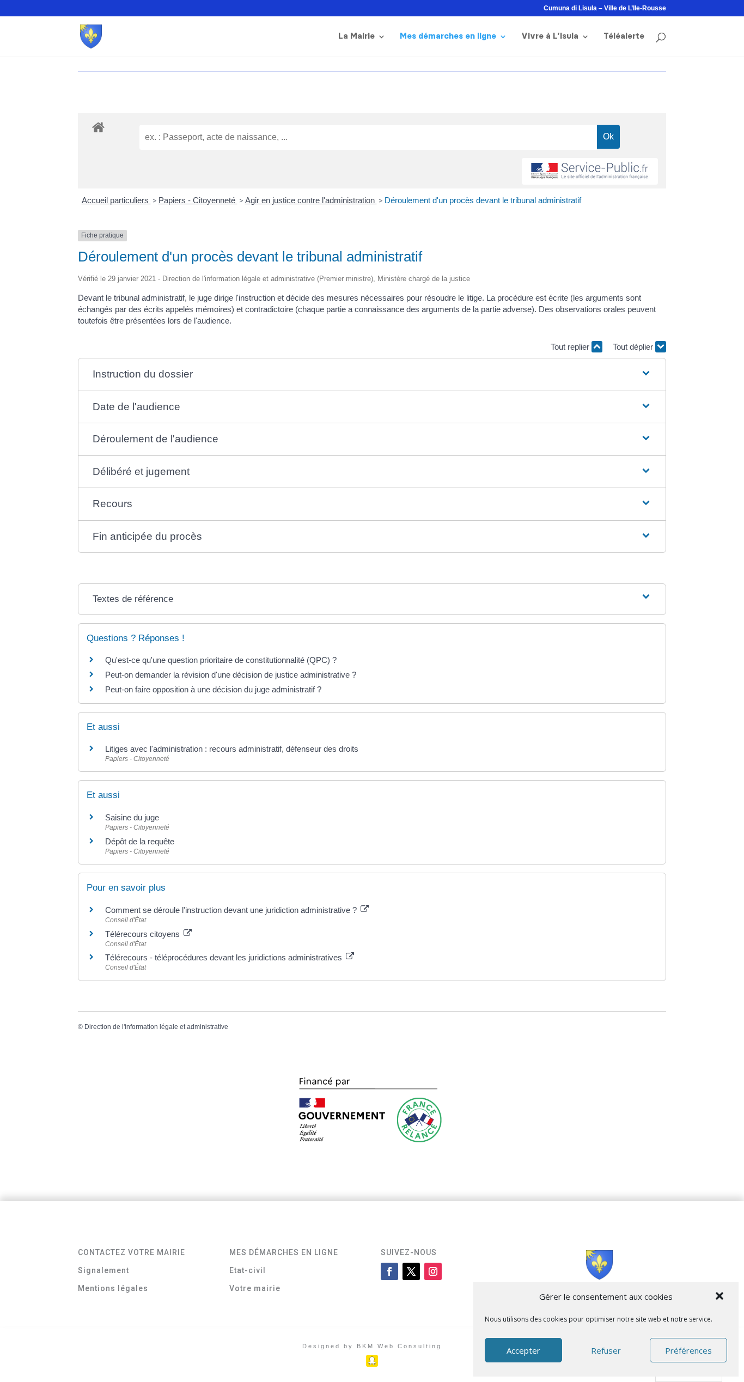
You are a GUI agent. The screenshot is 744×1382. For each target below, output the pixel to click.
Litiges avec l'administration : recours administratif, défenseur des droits (231, 748)
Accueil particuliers (116, 200)
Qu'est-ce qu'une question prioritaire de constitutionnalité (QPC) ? (221, 660)
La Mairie (356, 36)
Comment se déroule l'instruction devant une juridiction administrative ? (232, 910)
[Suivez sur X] (411, 1271)
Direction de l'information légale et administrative (156, 1027)
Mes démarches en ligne (448, 36)
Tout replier (571, 346)
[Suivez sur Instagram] (433, 1271)
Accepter (523, 1350)
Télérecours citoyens (143, 934)
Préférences (688, 1350)
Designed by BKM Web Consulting (372, 1346)
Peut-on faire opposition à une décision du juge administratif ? (213, 689)
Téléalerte (623, 36)
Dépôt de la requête (139, 841)
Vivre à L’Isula (549, 36)
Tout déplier (634, 346)
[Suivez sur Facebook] (389, 1271)
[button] (720, 1297)
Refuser (606, 1350)
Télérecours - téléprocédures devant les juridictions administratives (224, 957)
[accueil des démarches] (98, 127)
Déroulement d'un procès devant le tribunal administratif (483, 200)
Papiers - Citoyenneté (197, 200)
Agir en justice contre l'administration (311, 200)
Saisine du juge (132, 817)
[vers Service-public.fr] (590, 171)
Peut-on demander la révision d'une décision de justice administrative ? (230, 674)
